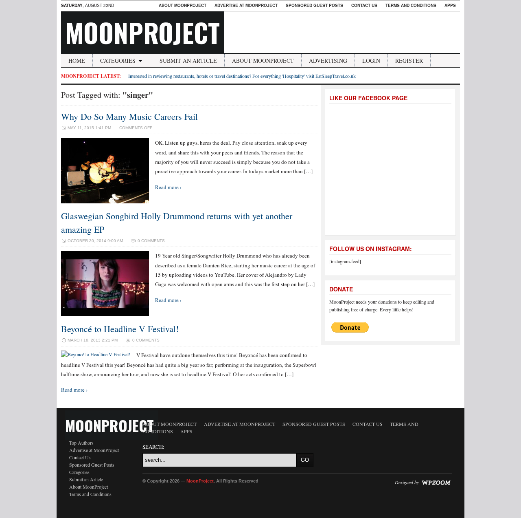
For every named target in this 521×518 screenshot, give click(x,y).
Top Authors (81, 442)
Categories (118, 60)
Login (371, 60)
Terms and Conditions (410, 5)
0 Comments (151, 240)
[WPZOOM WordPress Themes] (436, 482)
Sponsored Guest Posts (314, 5)
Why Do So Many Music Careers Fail (129, 116)
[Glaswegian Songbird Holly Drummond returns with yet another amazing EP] (105, 314)
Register (409, 60)
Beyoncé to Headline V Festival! (120, 329)
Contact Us (364, 5)
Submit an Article (188, 60)
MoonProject (142, 32)
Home (76, 60)
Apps (450, 5)
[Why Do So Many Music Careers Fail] (105, 201)
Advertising (328, 60)
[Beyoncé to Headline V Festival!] (95, 354)
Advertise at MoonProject (246, 5)
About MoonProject (182, 5)
